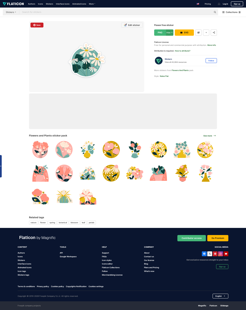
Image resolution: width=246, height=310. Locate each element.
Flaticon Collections (111, 267)
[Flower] (40, 149)
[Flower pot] (87, 149)
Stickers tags (23, 275)
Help (104, 247)
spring (52, 222)
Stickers (49, 4)
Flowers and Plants (180, 70)
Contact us (149, 256)
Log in (225, 4)
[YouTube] (226, 253)
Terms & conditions (26, 286)
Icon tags (22, 271)
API (61, 253)
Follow (105, 271)
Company (149, 247)
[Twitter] (209, 253)
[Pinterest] (215, 253)
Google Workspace (68, 256)
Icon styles (107, 260)
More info (211, 45)
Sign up (237, 4)
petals (91, 222)
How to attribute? (182, 51)
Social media (221, 247)
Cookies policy (57, 286)
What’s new (149, 271)
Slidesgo (224, 305)
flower (43, 222)
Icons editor (107, 264)
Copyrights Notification (76, 286)
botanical (63, 222)
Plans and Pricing (151, 267)
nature (33, 222)
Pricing (208, 4)
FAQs (104, 256)
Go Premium (218, 238)
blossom (74, 222)
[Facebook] (204, 253)
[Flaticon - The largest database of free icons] (13, 3)
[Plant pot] (182, 149)
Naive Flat (164, 76)
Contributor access (192, 238)
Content (22, 247)
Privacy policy (43, 286)
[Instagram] (220, 253)
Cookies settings (96, 286)
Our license (149, 260)
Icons (40, 4)
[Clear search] (209, 12)
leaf (83, 222)
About (146, 253)
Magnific (202, 305)
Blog (146, 264)
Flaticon (213, 305)
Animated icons (79, 4)
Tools (63, 247)
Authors (31, 4)
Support (105, 253)
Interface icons (62, 4)
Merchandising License (112, 275)
